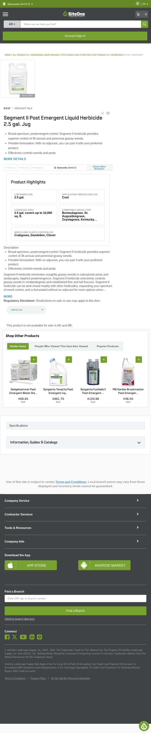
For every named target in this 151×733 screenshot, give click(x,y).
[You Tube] (24, 638)
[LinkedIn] (32, 638)
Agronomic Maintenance (45, 55)
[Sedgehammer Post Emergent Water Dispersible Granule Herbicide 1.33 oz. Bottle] (23, 372)
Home (8, 55)
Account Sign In (75, 35)
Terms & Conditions (15, 678)
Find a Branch (14, 591)
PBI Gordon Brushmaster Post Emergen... (128, 391)
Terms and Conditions (70, 481)
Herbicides (117, 55)
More (8, 296)
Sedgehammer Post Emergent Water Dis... (23, 391)
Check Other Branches (99, 167)
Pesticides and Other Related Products (85, 55)
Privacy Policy (38, 678)
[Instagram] (40, 638)
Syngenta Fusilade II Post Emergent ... (93, 391)
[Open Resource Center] (144, 726)
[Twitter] (15, 638)
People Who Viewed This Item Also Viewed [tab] (61, 346)
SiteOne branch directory (20, 618)
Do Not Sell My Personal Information (70, 678)
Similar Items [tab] (18, 346)
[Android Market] (112, 570)
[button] (18, 4)
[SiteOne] (74, 16)
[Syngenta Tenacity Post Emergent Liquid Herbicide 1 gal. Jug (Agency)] (58, 372)
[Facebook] (8, 638)
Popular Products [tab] (108, 346)
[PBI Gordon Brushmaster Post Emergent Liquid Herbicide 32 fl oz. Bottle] (128, 372)
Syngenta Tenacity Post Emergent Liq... (58, 391)
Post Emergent (134, 55)
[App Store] (39, 570)
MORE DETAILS (15, 159)
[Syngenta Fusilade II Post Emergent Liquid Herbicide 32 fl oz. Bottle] (93, 372)
